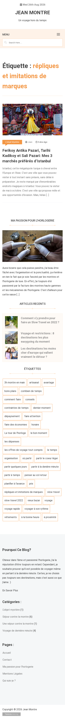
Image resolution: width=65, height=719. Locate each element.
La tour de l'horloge (15, 433)
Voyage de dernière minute (17, 630)
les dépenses (11, 441)
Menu (5, 34)
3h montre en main (14, 382)
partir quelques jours (15, 466)
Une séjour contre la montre (18, 623)
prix (31, 483)
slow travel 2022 (13, 500)
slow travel (53, 492)
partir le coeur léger (47, 458)
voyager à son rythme (36, 508)
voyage (48, 500)
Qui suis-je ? (9, 680)
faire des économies (15, 424)
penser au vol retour (36, 475)
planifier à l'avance (14, 483)
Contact (7, 659)
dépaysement (12, 416)
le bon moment (38, 433)
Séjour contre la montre (16, 616)
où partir (27, 458)
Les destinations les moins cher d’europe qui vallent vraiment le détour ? (38, 352)
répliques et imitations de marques (23, 492)
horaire (35, 424)
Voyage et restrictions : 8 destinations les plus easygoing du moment (37, 337)
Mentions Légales (12, 673)
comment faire (12, 399)
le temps (52, 449)
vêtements (10, 517)
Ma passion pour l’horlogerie (18, 666)
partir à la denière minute (45, 466)
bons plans (10, 391)
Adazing (15, 714)
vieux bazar (34, 500)
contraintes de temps (16, 407)
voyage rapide (12, 508)
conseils (30, 399)
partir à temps (12, 475)
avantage (49, 382)
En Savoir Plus (10, 590)
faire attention (32, 416)
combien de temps (31, 391)
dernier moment (42, 407)
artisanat (34, 382)
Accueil (7, 652)
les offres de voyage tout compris (23, 449)
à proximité (50, 517)
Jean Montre (32, 12)
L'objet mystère (12, 142)
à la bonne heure (30, 517)
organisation (11, 458)
